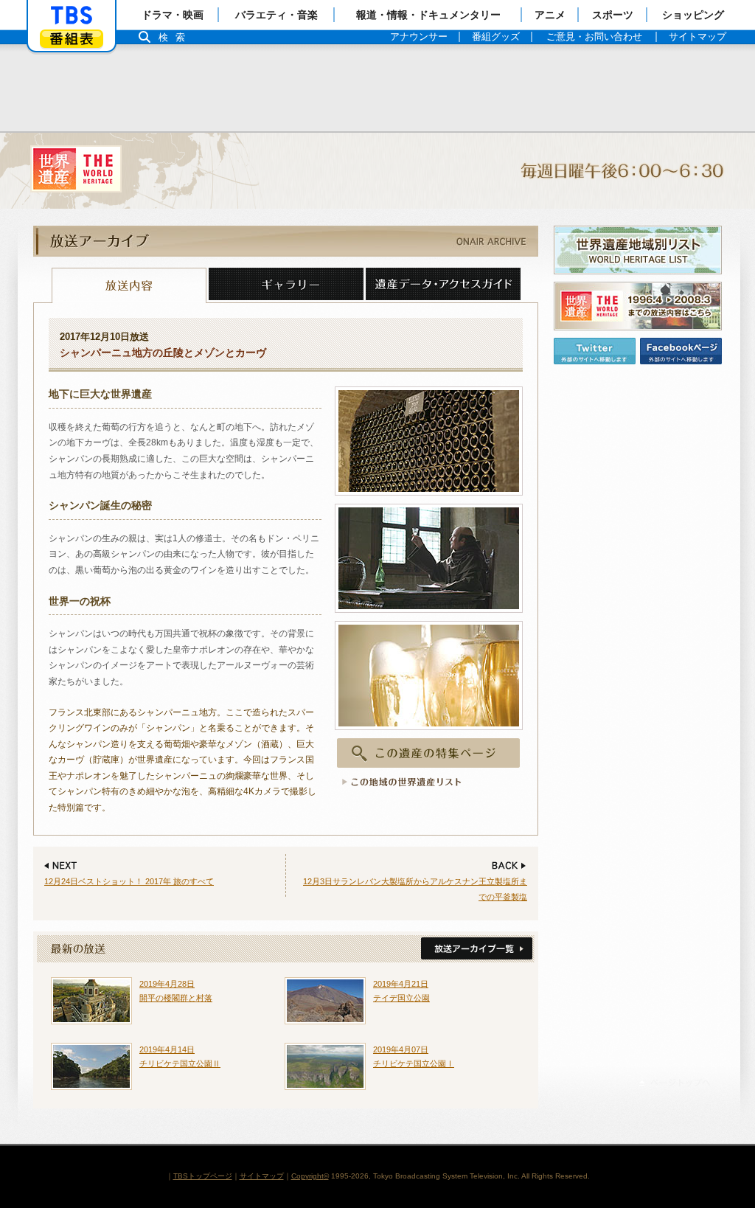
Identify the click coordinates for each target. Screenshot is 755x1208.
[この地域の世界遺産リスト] (399, 782)
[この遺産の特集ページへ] (429, 753)
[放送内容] (129, 285)
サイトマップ (262, 1176)
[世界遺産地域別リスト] (638, 250)
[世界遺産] (377, 171)
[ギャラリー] (286, 285)
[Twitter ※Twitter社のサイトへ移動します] (595, 351)
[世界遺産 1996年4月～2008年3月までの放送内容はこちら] (638, 306)
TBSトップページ (202, 1176)
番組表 (71, 38)
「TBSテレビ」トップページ (71, 15)
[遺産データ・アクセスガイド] (443, 285)
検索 (175, 37)
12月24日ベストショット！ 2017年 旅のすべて (129, 881)
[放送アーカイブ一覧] (475, 949)
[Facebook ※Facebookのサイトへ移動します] (681, 351)
